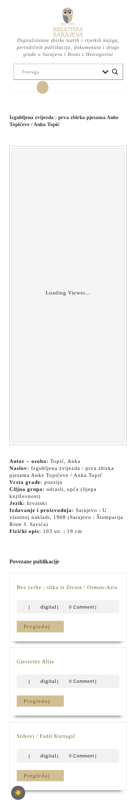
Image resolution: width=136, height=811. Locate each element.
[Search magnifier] (115, 72)
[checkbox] (18, 793)
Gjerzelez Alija (35, 661)
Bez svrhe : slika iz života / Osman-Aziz (67, 587)
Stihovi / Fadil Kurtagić (46, 736)
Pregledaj (44, 626)
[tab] (42, 88)
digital (48, 607)
